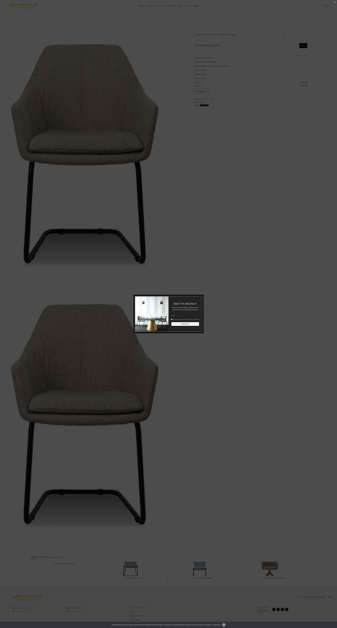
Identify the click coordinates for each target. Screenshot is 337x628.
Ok (224, 625)
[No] (335, 626)
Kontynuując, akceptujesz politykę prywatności (186, 319)
